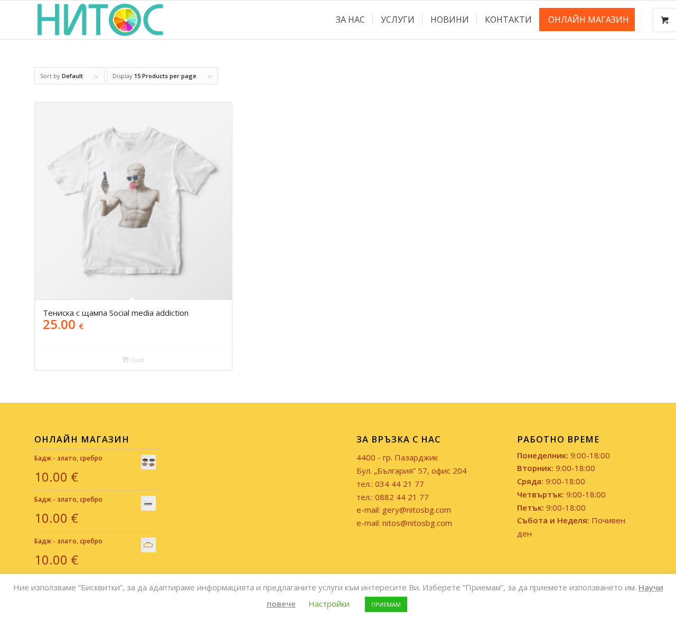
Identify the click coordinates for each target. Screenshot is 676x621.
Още (137, 359)
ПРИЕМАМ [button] (386, 604)
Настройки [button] (329, 603)
